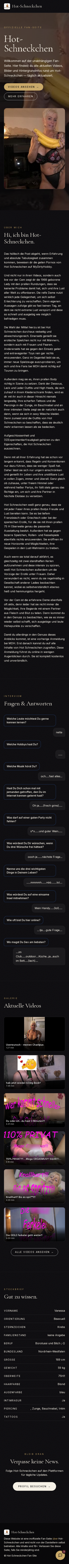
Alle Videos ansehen (34, 1252)
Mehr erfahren (20, 96)
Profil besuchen (34, 1486)
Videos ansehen (23, 86)
